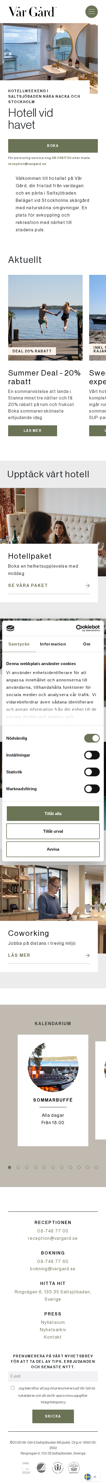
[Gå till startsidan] (32, 12)
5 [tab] (44, 1167)
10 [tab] (87, 1167)
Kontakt (53, 1337)
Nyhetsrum (53, 1322)
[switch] (92, 755)
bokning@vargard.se (53, 1269)
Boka (53, 145)
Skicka (53, 1416)
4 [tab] (35, 1167)
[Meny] (91, 11)
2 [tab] (18, 1167)
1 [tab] (9, 1167)
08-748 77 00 (52, 1231)
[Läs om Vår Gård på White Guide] (28, 1468)
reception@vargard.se (53, 1238)
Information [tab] (53, 643)
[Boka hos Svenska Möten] (58, 1468)
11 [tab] (96, 1167)
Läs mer (33, 430)
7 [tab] (61, 1167)
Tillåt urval (53, 831)
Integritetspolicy (53, 1402)
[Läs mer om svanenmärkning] (41, 1468)
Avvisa (53, 849)
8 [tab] (70, 1167)
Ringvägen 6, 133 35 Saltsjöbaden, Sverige (53, 1296)
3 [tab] (27, 1167)
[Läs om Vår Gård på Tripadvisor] (74, 1468)
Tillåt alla (53, 813)
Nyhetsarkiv (53, 1330)
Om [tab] (87, 643)
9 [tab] (79, 1167)
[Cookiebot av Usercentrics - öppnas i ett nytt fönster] (76, 628)
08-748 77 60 (52, 1261)
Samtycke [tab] (19, 643)
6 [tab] (53, 1167)
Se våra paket (28, 585)
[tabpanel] (53, 1090)
